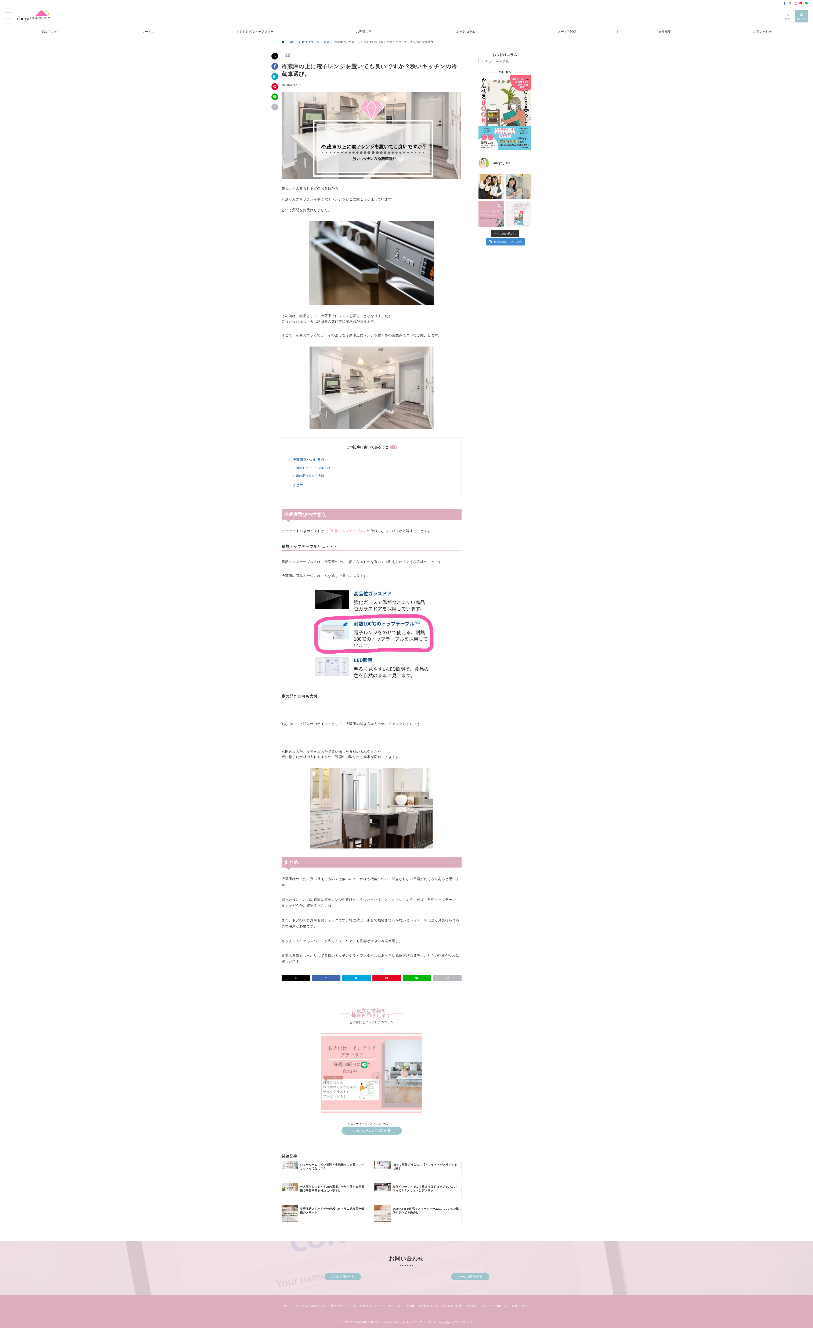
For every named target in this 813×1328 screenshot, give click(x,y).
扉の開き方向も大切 (310, 475)
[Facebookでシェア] (274, 66)
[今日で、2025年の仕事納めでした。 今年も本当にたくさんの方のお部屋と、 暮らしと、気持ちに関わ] (518, 186)
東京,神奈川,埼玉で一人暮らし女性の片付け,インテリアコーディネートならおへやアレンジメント (414, 1322)
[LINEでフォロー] (806, 3)
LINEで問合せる (342, 1276)
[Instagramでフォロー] (795, 3)
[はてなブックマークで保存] (274, 76)
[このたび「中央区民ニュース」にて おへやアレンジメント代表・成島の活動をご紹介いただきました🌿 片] (491, 214)
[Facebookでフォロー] (784, 3)
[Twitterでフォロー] (790, 3)
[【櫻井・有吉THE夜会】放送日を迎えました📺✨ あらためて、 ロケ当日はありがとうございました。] (491, 186)
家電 (287, 55)
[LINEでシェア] (274, 96)
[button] (274, 107)
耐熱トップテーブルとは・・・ (318, 468)
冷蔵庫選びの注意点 (309, 460)
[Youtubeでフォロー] (800, 3)
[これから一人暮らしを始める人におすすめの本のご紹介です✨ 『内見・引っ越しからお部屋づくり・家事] (518, 214)
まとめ (298, 485)
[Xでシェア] (274, 56)
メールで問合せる (470, 1276)
